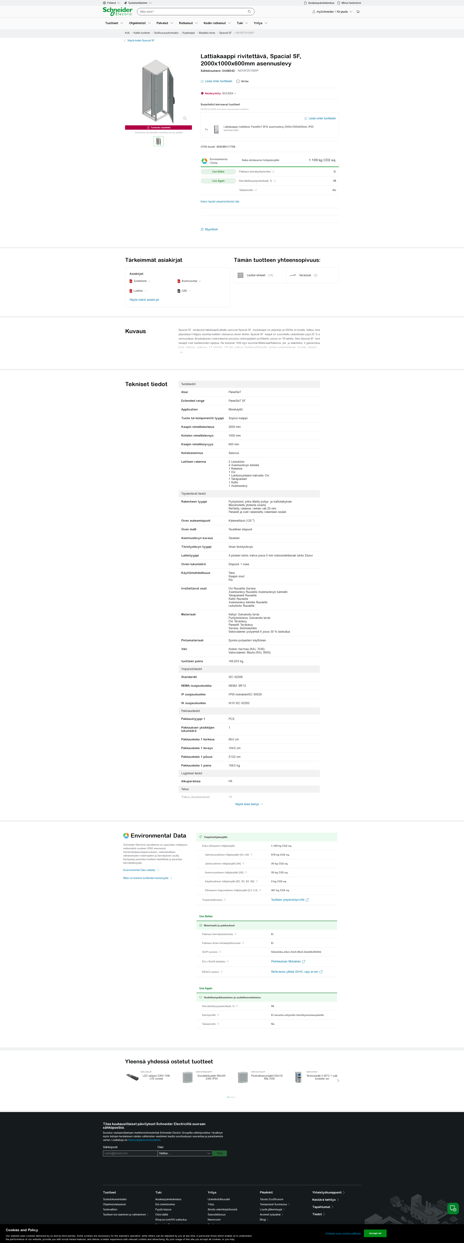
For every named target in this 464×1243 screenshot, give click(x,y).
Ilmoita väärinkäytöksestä (222, 1209)
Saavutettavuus (217, 1214)
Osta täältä (161, 1214)
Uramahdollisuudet (219, 1199)
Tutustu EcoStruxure (271, 1199)
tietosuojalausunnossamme (144, 1140)
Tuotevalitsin (110, 1209)
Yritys (211, 1204)
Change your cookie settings (343, 1233)
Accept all (375, 1233)
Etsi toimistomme (165, 1204)
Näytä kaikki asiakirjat (144, 299)
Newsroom (214, 1219)
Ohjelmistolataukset (114, 1204)
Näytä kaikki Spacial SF (141, 40)
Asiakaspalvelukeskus (168, 1199)
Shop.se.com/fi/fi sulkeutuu (171, 1219)
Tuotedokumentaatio (115, 1199)
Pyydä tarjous (163, 1209)
